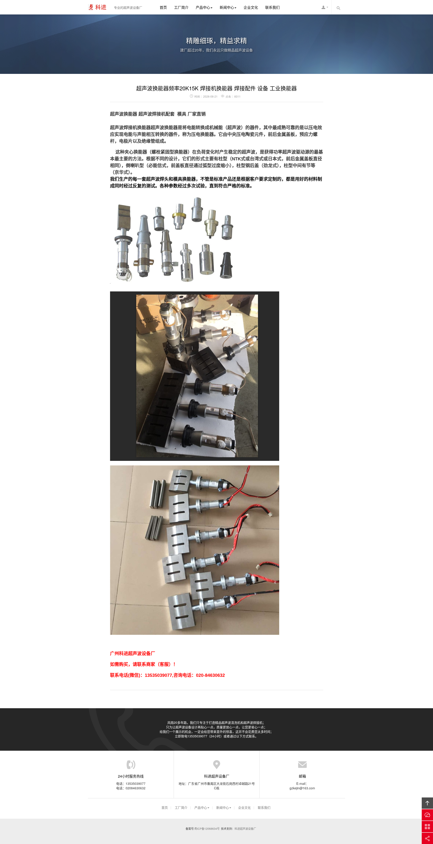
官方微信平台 (427, 826)
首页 (163, 7)
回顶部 (427, 803)
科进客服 (325, 7)
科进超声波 (99, 7)
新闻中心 (227, 7)
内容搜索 (338, 7)
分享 (427, 838)
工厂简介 (181, 7)
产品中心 (203, 7)
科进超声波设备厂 (245, 828)
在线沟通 (427, 815)
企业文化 (251, 7)
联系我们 (272, 7)
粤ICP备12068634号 (207, 828)
